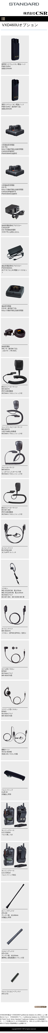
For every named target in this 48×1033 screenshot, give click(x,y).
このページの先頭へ (41, 1007)
